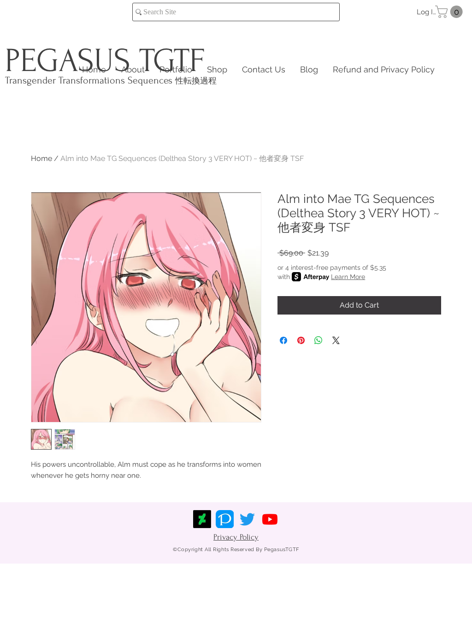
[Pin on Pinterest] (301, 340)
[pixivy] (225, 519)
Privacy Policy (236, 537)
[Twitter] (247, 519)
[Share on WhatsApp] (318, 340)
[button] (450, 12)
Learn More (348, 276)
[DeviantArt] (202, 519)
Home (41, 158)
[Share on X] (336, 340)
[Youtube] (270, 519)
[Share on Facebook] (283, 340)
